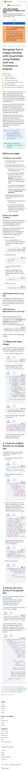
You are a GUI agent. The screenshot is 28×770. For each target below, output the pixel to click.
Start (14, 23)
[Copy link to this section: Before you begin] (21, 154)
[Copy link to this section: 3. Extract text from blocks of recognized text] (8, 593)
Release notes (4, 737)
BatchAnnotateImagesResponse (11, 600)
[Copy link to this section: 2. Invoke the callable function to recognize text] (8, 448)
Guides (2, 704)
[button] (8, 357)
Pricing (11, 138)
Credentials (16, 201)
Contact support (4, 731)
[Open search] (19, 1)
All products (3, 759)
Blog (2, 718)
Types (19, 504)
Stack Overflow (4, 733)
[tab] (8, 357)
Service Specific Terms (11, 135)
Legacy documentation (6, 741)
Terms (2, 764)
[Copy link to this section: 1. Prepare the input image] (10, 344)
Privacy (6, 764)
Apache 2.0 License (22, 689)
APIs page (19, 169)
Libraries (3, 710)
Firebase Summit (4, 720)
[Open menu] (2, 1)
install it (7, 267)
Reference (3, 706)
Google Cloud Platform (6, 757)
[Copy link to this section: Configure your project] (23, 158)
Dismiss (14, 20)
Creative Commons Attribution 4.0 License (18, 688)
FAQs (2, 739)
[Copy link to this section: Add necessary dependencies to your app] (4, 314)
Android (3, 750)
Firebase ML (18, 46)
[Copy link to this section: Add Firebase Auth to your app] (7, 296)
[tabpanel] (15, 361)
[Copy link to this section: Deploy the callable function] (11, 218)
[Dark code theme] (24, 248)
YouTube (3, 725)
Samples (3, 708)
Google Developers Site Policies (15, 690)
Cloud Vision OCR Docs (11, 509)
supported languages (10, 543)
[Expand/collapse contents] (11, 73)
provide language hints (16, 540)
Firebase (4, 46)
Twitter (2, 723)
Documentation (11, 46)
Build (24, 46)
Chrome (3, 752)
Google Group (4, 735)
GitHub (2, 712)
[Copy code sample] (24, 258)
